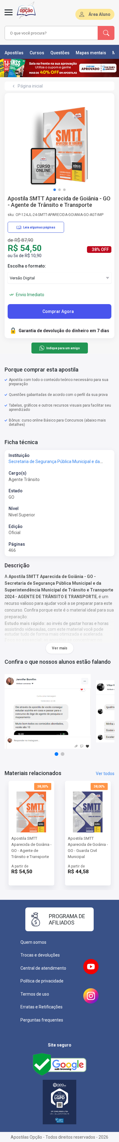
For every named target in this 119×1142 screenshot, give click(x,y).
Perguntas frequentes (41, 1020)
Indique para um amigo (63, 348)
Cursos (37, 52)
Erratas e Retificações (41, 1006)
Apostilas (14, 52)
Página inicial (30, 86)
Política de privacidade (41, 981)
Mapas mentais (91, 52)
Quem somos (33, 942)
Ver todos (105, 773)
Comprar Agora (58, 311)
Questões (60, 52)
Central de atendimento (43, 968)
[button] (54, 190)
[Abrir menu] (9, 16)
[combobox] (51, 33)
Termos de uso (34, 994)
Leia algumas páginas (39, 227)
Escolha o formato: (27, 266)
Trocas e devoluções (40, 955)
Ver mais (59, 648)
